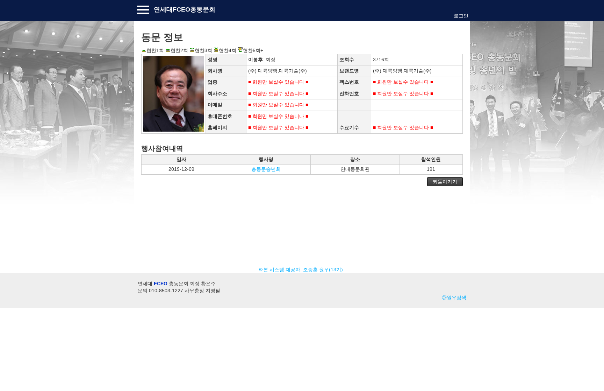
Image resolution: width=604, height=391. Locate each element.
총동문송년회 (266, 169)
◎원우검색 (454, 297)
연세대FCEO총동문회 (184, 9)
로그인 (461, 16)
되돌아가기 (445, 181)
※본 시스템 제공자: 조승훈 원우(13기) (302, 269)
